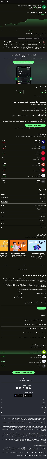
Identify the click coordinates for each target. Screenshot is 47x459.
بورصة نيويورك (31, 302)
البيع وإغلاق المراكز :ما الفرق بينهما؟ (18, 253)
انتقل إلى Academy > (22, 269)
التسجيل (45, 33)
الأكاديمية (17, 128)
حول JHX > (36, 38)
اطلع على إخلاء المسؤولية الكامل (19, 440)
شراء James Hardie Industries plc (23, 62)
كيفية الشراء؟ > (29, 38)
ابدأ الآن (41, 308)
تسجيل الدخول (8, 1)
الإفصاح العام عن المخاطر (42, 445)
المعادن (41, 302)
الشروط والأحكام (29, 440)
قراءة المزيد (43, 264)
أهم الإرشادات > (21, 38)
